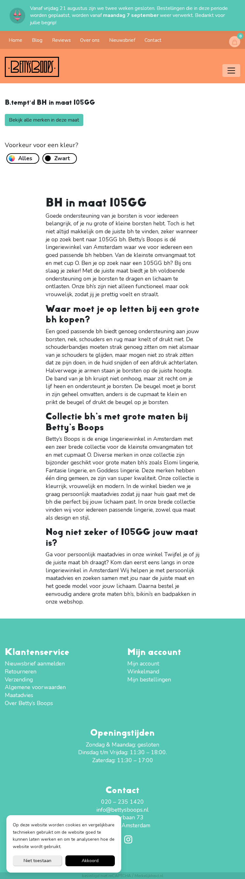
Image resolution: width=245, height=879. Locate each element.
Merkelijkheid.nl (149, 875)
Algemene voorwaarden (35, 687)
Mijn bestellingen (149, 679)
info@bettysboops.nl (122, 810)
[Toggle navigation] (231, 70)
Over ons (90, 40)
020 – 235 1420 (122, 802)
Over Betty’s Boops (29, 703)
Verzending (19, 679)
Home (15, 40)
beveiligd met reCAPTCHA (106, 875)
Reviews (61, 40)
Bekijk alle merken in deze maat (44, 120)
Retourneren (20, 671)
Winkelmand (143, 671)
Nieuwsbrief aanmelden (35, 663)
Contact (153, 40)
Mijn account (143, 663)
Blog (37, 40)
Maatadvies (19, 695)
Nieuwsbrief (122, 40)
